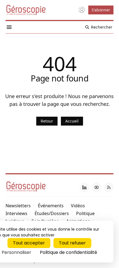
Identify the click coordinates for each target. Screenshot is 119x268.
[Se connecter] (81, 10)
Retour (47, 121)
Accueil (72, 121)
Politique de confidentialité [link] (68, 252)
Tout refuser (72, 243)
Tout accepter (29, 243)
